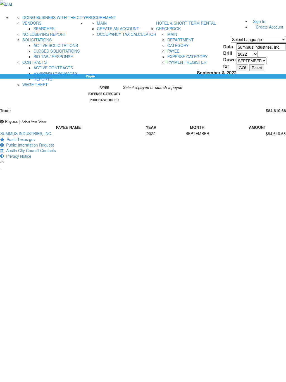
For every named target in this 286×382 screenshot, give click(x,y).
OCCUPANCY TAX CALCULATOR (126, 34)
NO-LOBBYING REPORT (44, 34)
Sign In (259, 21)
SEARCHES (44, 28)
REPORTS (43, 79)
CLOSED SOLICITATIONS (57, 51)
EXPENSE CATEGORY (187, 56)
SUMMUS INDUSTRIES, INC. (26, 133)
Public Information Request (29, 145)
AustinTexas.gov (19, 139)
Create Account (269, 27)
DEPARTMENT (180, 40)
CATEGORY (178, 45)
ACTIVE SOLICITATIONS (56, 45)
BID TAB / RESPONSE (53, 56)
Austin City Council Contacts (30, 150)
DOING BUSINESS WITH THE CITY (54, 17)
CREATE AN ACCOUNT (118, 28)
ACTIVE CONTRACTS (53, 67)
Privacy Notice (17, 156)
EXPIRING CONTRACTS (55, 73)
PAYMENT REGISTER (186, 62)
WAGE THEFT (35, 84)
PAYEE (173, 51)
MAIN (102, 23)
